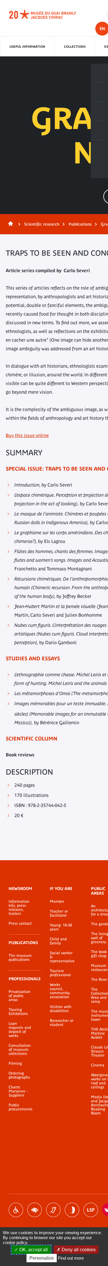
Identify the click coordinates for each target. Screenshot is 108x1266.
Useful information (27, 46)
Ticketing (99, 73)
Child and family (58, 941)
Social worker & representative (62, 957)
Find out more (71, 1258)
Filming (15, 1064)
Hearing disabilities (53, 1210)
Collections (75, 46)
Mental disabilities (72, 1210)
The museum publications (20, 958)
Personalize (41, 1258)
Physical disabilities (16, 1210)
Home (9, 224)
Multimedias (99, 130)
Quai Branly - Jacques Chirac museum (49, 14)
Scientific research (41, 224)
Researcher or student (61, 1023)
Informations (99, 92)
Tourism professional (60, 973)
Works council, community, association (60, 991)
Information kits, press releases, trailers (19, 908)
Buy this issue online (27, 435)
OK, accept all (33, 1249)
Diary (99, 111)
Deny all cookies (78, 1249)
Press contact (20, 924)
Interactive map (99, 149)
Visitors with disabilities (60, 1009)
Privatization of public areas (20, 996)
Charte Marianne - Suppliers (18, 1091)
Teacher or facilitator (59, 913)
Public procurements (21, 1107)
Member (57, 902)
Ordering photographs (19, 1075)
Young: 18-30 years (61, 927)
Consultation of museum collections (20, 1050)
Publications (80, 224)
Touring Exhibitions (18, 1012)
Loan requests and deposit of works (20, 1030)
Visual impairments (34, 1210)
